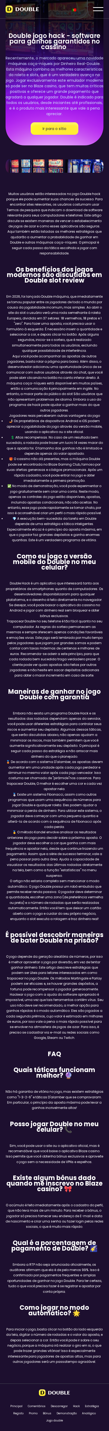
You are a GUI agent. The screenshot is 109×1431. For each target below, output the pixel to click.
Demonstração (67, 1413)
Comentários (37, 1406)
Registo (18, 1413)
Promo (33, 1413)
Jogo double (54, 1421)
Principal (16, 1406)
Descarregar (59, 1406)
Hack (76, 1406)
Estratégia (92, 1406)
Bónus (47, 1413)
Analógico (89, 1413)
